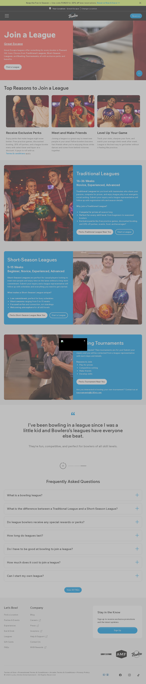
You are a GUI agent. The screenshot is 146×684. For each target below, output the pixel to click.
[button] (84, 340)
